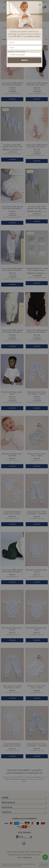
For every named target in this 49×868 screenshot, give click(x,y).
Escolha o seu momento (16, 51)
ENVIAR (24, 60)
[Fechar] (40, 5)
